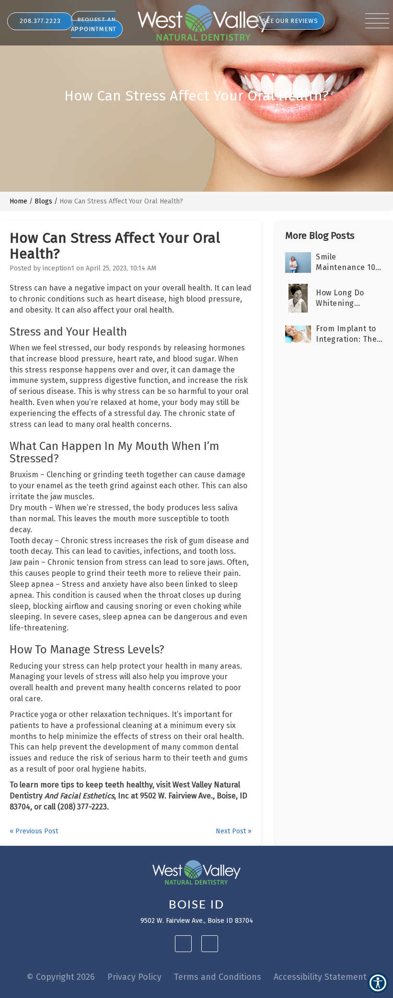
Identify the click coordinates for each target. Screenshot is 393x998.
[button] (203, 22)
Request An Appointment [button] (94, 24)
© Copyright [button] (60, 977)
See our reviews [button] (290, 20)
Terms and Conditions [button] (217, 977)
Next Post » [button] (234, 831)
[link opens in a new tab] (183, 943)
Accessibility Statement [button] (320, 977)
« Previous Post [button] (34, 831)
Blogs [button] (43, 201)
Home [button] (18, 201)
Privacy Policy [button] (134, 977)
